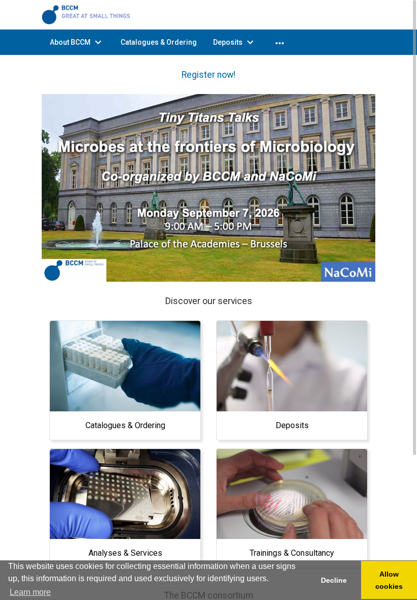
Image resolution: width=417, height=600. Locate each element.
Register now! (208, 75)
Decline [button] (334, 580)
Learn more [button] (30, 592)
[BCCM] (87, 14)
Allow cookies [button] (389, 580)
